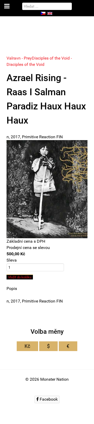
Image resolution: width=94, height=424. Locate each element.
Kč (27, 346)
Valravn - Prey (19, 58)
